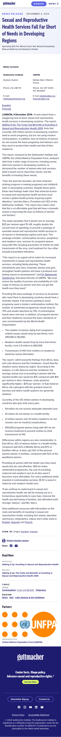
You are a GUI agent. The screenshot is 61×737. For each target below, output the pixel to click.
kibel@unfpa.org (47, 95)
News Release (12, 14)
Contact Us (44, 699)
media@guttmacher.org (14, 98)
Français (6, 109)
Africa (5, 597)
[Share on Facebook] (11, 545)
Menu (52, 3)
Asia (11, 597)
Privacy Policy (18, 714)
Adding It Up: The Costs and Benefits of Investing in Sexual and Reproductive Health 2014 (29, 126)
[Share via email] (16, 545)
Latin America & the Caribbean (30, 597)
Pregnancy (41, 590)
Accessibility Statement (38, 714)
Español (6, 105)
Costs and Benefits (25, 590)
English (6, 522)
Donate (39, 3)
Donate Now (30, 682)
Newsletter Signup (20, 699)
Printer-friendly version (18, 540)
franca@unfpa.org (41, 98)
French (28, 522)
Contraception (9, 590)
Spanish (15, 522)
